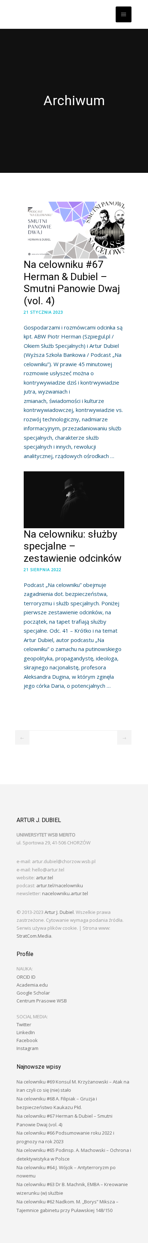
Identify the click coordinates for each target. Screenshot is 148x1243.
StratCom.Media (34, 936)
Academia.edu (32, 985)
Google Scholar (33, 993)
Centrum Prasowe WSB (42, 1000)
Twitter (24, 1024)
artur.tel (44, 877)
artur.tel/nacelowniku (59, 885)
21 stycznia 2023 (43, 312)
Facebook (27, 1040)
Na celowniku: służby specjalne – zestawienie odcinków (72, 546)
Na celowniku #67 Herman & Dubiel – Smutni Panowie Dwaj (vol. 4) (72, 283)
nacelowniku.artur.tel (65, 893)
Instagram (27, 1048)
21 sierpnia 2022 (42, 569)
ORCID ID (26, 977)
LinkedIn (26, 1032)
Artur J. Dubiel (59, 912)
